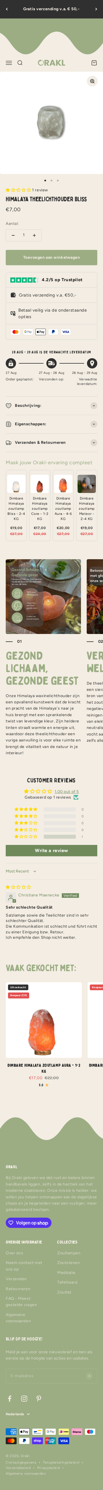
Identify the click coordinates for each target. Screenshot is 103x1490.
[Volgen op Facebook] (9, 1398)
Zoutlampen (69, 1253)
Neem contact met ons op (24, 1265)
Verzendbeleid (18, 1468)
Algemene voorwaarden (18, 1317)
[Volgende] (96, 9)
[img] (18, 887)
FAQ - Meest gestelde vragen (21, 1301)
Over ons (14, 1253)
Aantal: (12, 223)
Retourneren (18, 1288)
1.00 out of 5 (67, 791)
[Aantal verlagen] (13, 235)
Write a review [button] (51, 850)
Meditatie (66, 1272)
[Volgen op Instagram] (24, 1398)
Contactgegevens (21, 1462)
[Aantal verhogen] (34, 235)
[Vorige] (7, 9)
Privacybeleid (48, 1468)
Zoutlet (64, 1292)
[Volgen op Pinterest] (39, 1398)
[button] (19, 190)
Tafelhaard (67, 1282)
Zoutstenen (68, 1262)
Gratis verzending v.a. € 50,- (51, 9)
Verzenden (16, 1278)
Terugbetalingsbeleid (61, 1462)
